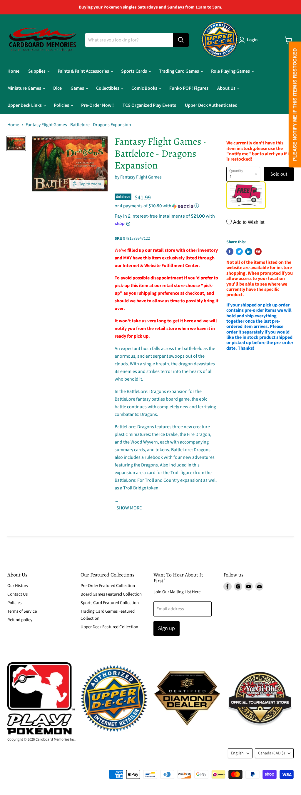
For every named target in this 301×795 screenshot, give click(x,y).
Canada (271, 753)
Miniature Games (24, 88)
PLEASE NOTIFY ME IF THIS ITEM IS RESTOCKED (294, 104)
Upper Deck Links (25, 105)
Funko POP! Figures (188, 88)
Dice (57, 88)
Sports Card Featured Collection (110, 603)
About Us (226, 88)
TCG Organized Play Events (149, 105)
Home (13, 71)
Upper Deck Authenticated (211, 105)
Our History (17, 586)
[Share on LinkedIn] (248, 251)
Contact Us (17, 594)
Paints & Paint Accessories (84, 71)
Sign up (166, 628)
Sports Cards (134, 71)
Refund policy (19, 620)
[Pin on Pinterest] (258, 251)
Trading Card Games (179, 71)
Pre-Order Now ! (97, 105)
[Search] (181, 40)
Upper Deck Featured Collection (109, 627)
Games (78, 88)
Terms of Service (22, 611)
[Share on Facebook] (229, 251)
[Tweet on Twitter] (239, 251)
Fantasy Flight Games (141, 177)
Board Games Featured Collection (111, 594)
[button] (167, 206)
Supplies (37, 71)
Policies (62, 105)
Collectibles (108, 88)
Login (252, 40)
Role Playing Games (231, 71)
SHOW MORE (129, 508)
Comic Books (144, 88)
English (237, 753)
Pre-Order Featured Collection (108, 586)
